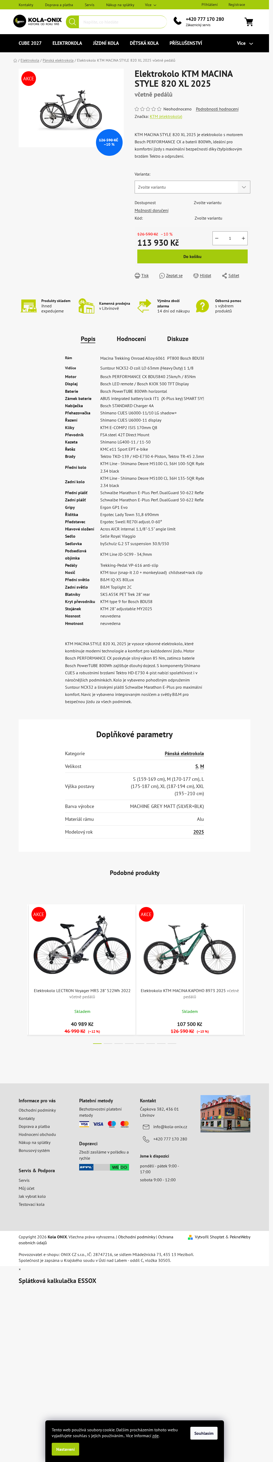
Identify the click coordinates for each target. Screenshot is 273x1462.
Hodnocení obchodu (37, 1134)
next (246, 972)
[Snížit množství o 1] (217, 238)
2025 (198, 832)
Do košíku (192, 256)
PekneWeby (240, 1236)
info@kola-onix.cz (170, 1126)
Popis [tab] (88, 339)
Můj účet (26, 1188)
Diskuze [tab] (177, 339)
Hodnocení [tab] (131, 339)
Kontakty (26, 4)
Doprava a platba (59, 4)
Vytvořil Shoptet (209, 1236)
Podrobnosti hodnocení (217, 109)
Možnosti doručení (151, 210)
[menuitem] (30, 43)
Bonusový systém (34, 1150)
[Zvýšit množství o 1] (243, 238)
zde (155, 1435)
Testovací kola (32, 1204)
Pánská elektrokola (184, 753)
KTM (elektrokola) (166, 116)
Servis (89, 4)
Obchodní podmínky (37, 1110)
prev (23, 972)
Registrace (236, 4)
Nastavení (65, 1449)
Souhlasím (204, 1433)
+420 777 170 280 (205, 19)
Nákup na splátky (120, 4)
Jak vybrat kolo (32, 1196)
